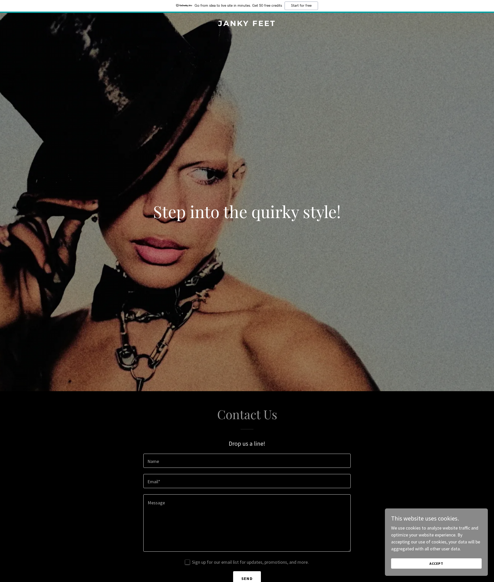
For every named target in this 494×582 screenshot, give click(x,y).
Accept (436, 563)
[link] (247, 24)
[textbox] (246, 461)
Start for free (301, 5)
